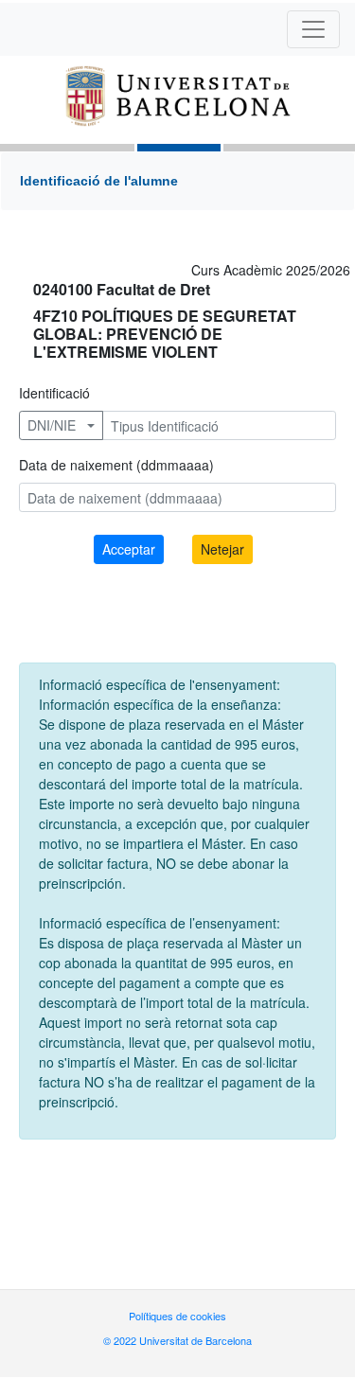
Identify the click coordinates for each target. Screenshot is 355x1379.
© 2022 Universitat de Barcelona (177, 1340)
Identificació (54, 392)
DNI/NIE (51, 424)
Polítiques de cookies (177, 1315)
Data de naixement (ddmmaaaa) (116, 464)
